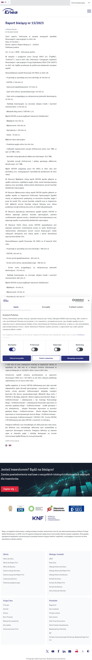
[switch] (35, 349)
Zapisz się (8, 489)
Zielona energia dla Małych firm (13, 575)
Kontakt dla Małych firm (57, 583)
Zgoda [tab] (16, 307)
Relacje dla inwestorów (11, 621)
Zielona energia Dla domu (11, 571)
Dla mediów (7, 625)
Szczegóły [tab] (46, 307)
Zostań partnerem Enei (10, 629)
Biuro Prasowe (8, 617)
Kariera (5, 613)
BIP (50, 633)
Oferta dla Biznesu (9, 567)
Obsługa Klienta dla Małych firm (59, 571)
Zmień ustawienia (46, 358)
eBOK (51, 559)
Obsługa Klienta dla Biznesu (58, 575)
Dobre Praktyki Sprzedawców (58, 625)
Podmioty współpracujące (11, 583)
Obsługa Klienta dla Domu (57, 567)
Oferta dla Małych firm (10, 563)
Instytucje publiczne (10, 579)
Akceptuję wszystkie (75, 358)
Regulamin (52, 605)
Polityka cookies (54, 613)
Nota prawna (53, 617)
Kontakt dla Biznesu (55, 587)
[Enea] (10, 11)
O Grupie (6, 605)
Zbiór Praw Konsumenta (57, 621)
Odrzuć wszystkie (17, 358)
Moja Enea (52, 563)
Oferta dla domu (8, 559)
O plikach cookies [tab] (76, 307)
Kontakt (5, 609)
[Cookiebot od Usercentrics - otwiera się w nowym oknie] (74, 300)
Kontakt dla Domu (55, 579)
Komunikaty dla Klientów (57, 591)
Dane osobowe (54, 609)
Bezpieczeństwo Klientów (57, 629)
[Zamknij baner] (88, 300)
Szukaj (84, 11)
